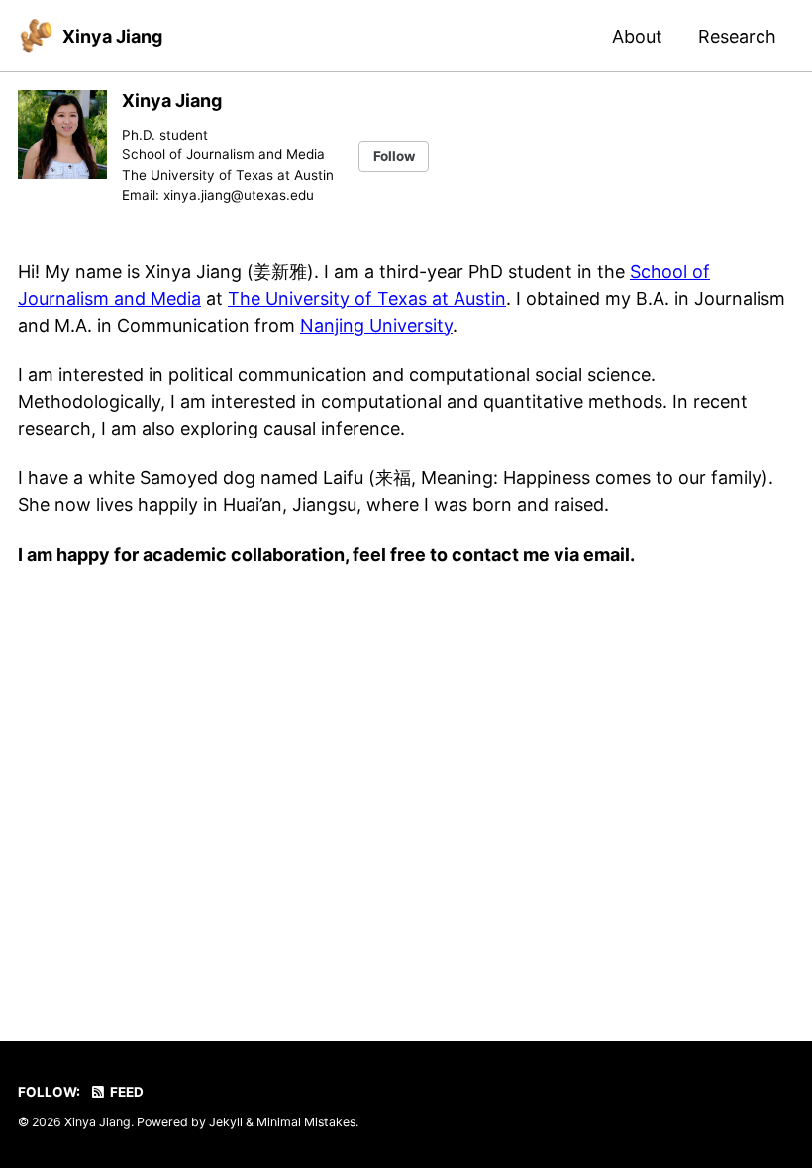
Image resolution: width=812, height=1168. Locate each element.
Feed (125, 1092)
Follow (394, 156)
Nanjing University (376, 325)
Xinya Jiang (112, 36)
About (637, 36)
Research (737, 36)
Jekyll (226, 1122)
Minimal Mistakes (305, 1122)
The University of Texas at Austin (367, 298)
